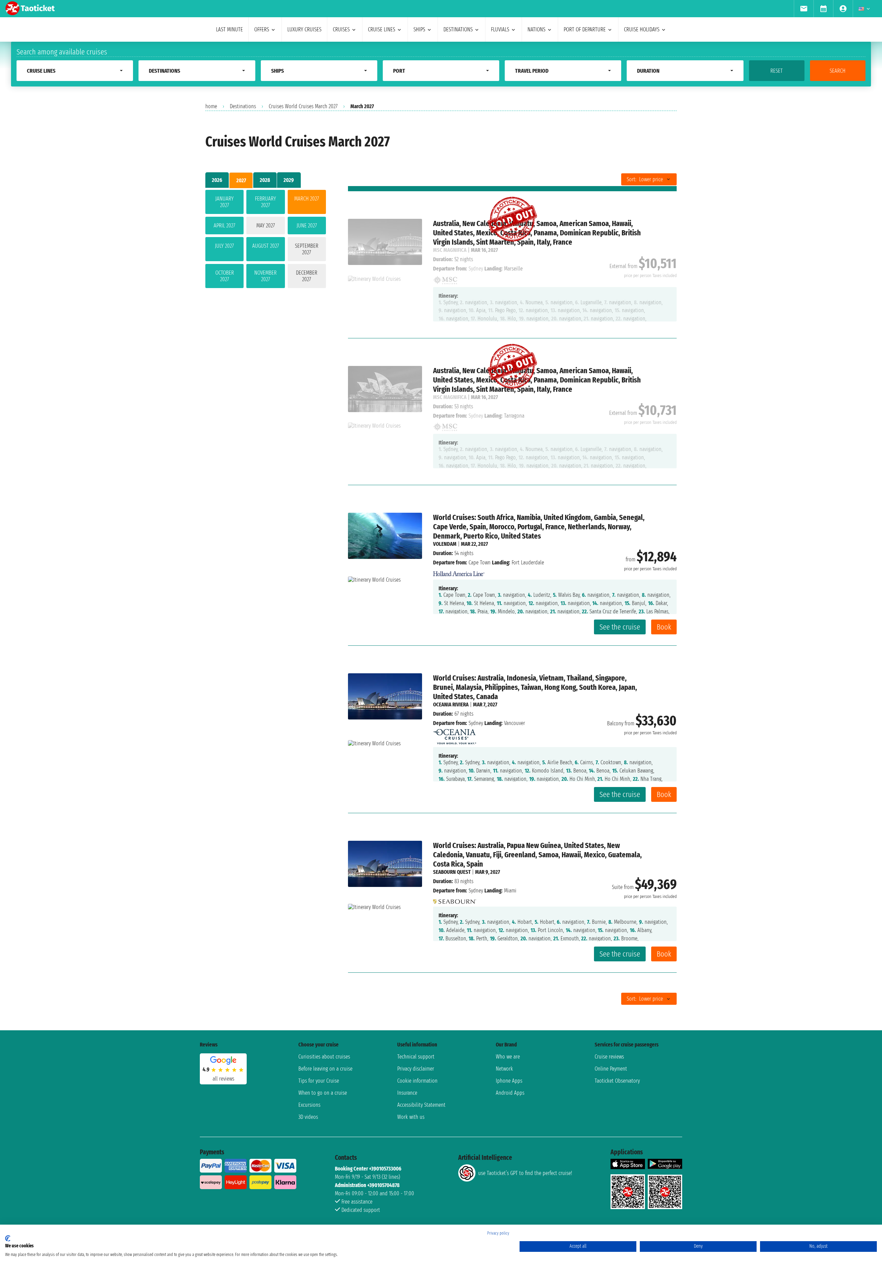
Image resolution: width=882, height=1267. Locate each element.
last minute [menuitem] (229, 29)
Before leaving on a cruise (325, 1068)
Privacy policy (498, 1233)
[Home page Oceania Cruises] (454, 735)
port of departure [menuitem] (585, 29)
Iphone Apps (509, 1080)
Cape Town (480, 562)
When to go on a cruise (322, 1093)
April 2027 (224, 225)
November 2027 (265, 276)
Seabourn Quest (452, 872)
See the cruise (619, 627)
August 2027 (265, 246)
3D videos (308, 1117)
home (211, 106)
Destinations (243, 106)
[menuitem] (803, 8)
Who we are (508, 1056)
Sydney (476, 723)
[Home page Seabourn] (454, 900)
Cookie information (417, 1080)
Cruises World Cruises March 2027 (303, 106)
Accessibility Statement (421, 1105)
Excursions (309, 1105)
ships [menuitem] (419, 29)
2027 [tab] (241, 180)
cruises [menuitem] (341, 29)
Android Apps (510, 1093)
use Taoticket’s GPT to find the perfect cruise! (525, 1173)
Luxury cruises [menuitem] (304, 29)
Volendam (445, 544)
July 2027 (224, 246)
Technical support (415, 1056)
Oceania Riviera (451, 704)
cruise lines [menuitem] (381, 29)
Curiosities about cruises (324, 1056)
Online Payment (611, 1068)
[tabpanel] (265, 240)
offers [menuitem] (261, 29)
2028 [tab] (265, 180)
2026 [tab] (217, 180)
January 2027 (224, 201)
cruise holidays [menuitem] (641, 29)
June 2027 (307, 225)
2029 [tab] (289, 180)
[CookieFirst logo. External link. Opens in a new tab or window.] (7, 1238)
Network (504, 1068)
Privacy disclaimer (415, 1068)
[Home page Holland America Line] (459, 572)
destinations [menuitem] (458, 29)
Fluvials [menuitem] (500, 29)
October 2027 (224, 276)
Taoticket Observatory (617, 1080)
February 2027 (265, 201)
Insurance (407, 1093)
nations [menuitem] (536, 29)
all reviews (223, 1078)
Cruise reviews (609, 1056)
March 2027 (306, 198)
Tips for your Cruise (318, 1080)
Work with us (410, 1117)
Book (664, 627)
